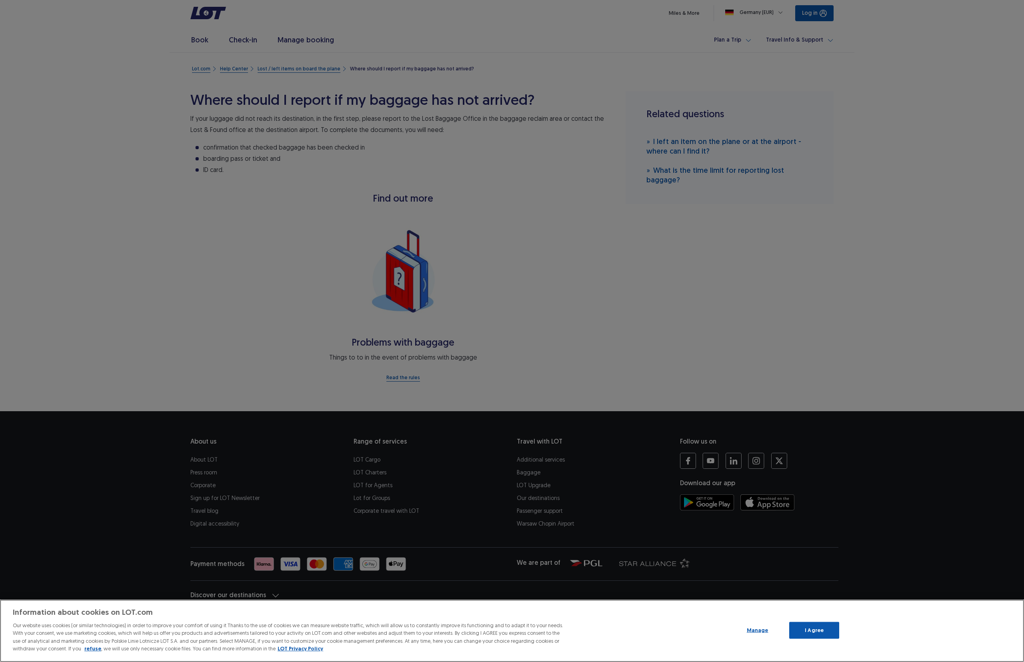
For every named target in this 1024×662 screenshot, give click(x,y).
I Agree (814, 630)
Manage (757, 630)
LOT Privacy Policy (300, 649)
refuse (92, 649)
